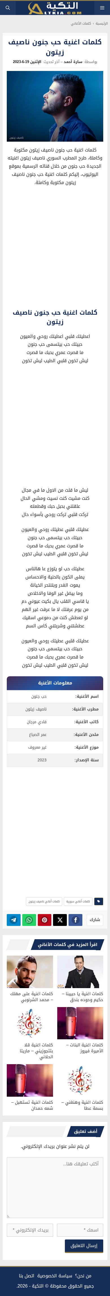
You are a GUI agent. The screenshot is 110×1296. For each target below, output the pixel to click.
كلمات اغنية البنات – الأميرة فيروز (84, 1048)
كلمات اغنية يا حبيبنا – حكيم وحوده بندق (82, 997)
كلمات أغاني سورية (78, 901)
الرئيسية (102, 24)
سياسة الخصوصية (54, 1275)
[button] (8, 8)
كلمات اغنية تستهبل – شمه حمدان (32, 1105)
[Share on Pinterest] (45, 920)
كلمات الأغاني (81, 24)
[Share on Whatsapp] (29, 920)
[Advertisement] (55, 249)
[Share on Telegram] (14, 920)
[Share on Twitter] (60, 920)
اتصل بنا (26, 1275)
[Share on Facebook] (75, 920)
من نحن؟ (83, 1275)
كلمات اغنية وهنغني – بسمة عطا (82, 1105)
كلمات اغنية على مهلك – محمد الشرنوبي (31, 997)
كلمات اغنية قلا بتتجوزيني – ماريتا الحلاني (36, 1051)
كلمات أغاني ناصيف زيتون (44, 901)
